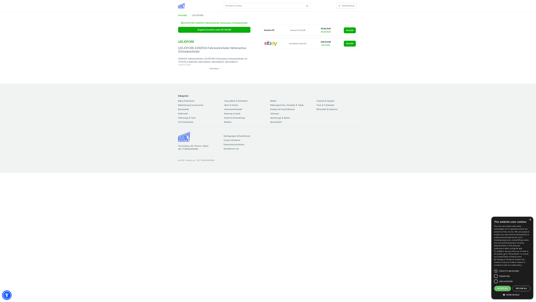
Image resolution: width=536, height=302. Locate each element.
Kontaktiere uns (231, 149)
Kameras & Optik (232, 113)
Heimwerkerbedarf (233, 109)
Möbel (273, 101)
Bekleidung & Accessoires (190, 105)
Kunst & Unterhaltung (234, 118)
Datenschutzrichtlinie (234, 144)
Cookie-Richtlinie (232, 140)
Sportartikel (276, 122)
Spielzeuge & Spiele (280, 118)
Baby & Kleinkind (186, 101)
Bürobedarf (183, 109)
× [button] (530, 220)
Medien (227, 122)
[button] (7, 295)
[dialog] (512, 258)
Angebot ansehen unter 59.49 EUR (214, 30)
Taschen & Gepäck (325, 101)
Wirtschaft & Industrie (327, 109)
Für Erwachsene (185, 122)
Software (274, 113)
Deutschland (348, 5)
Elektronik (183, 113)
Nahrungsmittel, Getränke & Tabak (287, 105)
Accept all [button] (502, 288)
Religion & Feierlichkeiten (282, 109)
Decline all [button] (521, 288)
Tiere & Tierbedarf (325, 105)
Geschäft (182, 15)
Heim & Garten (231, 105)
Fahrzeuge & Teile (187, 118)
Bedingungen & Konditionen (237, 136)
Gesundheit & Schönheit (236, 101)
